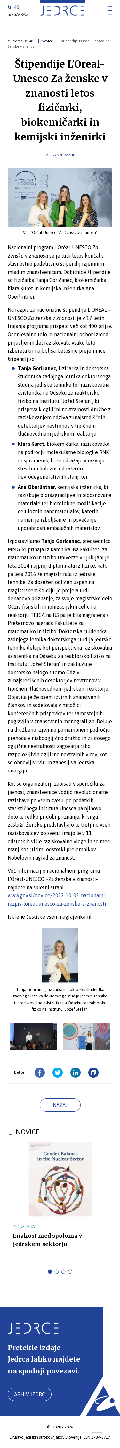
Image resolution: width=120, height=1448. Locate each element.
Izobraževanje (60, 155)
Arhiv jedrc (29, 1394)
